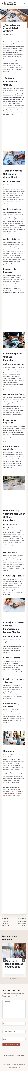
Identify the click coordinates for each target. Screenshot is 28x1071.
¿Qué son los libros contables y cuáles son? (14, 964)
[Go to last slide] (4, 960)
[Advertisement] (14, 135)
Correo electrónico (9, 1031)
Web (4, 1039)
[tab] (10, 978)
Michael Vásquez (9, 34)
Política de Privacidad (18, 1064)
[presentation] (14, 951)
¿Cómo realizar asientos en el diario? (21, 922)
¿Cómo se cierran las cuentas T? (5, 922)
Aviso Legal (6, 1064)
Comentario (7, 1001)
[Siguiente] (23, 960)
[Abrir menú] (24, 3)
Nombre (6, 1024)
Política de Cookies (14, 1067)
